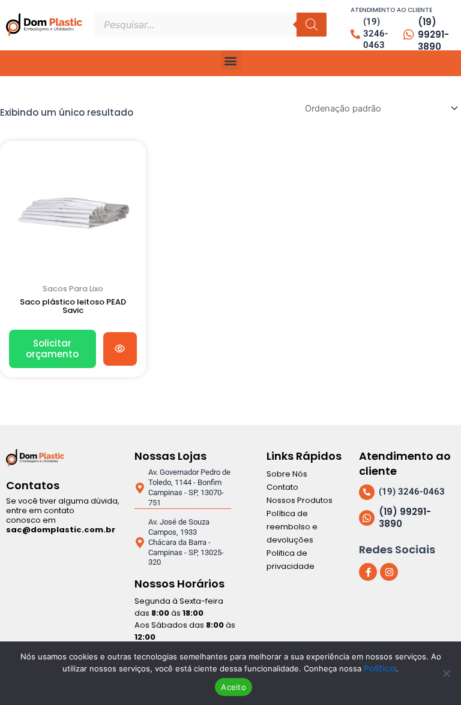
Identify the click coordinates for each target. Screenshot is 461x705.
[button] (231, 60)
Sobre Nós (287, 474)
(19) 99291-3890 (433, 34)
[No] (446, 673)
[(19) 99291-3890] (409, 35)
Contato (282, 487)
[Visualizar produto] (120, 349)
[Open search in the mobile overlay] (210, 25)
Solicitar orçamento (52, 348)
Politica (380, 668)
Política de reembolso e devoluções (292, 527)
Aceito (233, 687)
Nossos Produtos (300, 500)
